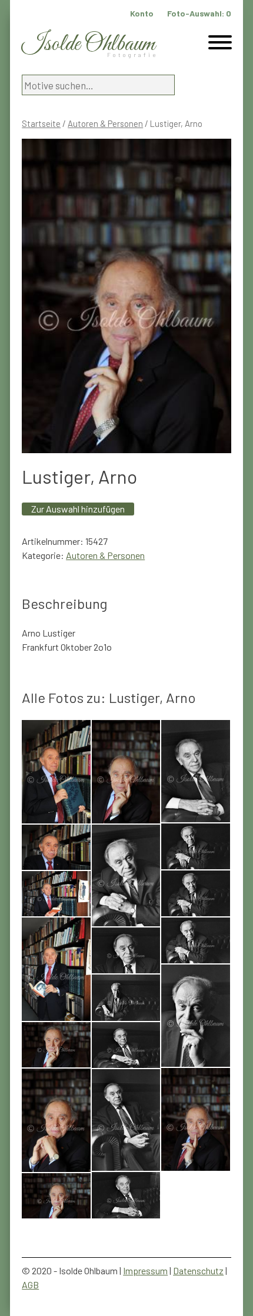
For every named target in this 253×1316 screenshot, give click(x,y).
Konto (142, 13)
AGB (30, 1284)
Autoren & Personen (105, 123)
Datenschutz (198, 1270)
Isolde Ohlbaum (88, 44)
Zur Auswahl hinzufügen (78, 508)
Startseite (41, 123)
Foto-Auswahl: (199, 13)
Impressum (145, 1270)
